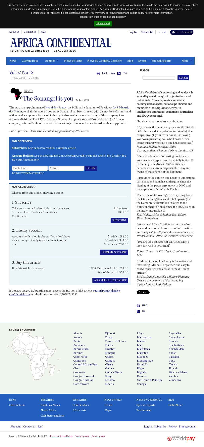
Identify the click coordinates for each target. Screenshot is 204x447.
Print (144, 305)
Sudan (172, 352)
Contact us (30, 31)
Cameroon (79, 360)
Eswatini (110, 348)
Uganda (173, 368)
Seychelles (175, 333)
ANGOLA (28, 91)
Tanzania (174, 356)
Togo (172, 360)
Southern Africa (50, 405)
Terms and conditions (61, 436)
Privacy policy (82, 436)
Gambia (110, 360)
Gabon (109, 356)
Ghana (109, 364)
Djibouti (110, 333)
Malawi (141, 341)
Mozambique (145, 360)
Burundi (78, 352)
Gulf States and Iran (52, 415)
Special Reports (161, 60)
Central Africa (81, 405)
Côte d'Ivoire (81, 384)
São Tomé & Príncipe (150, 380)
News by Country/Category (104, 60)
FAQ (43, 31)
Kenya (109, 376)
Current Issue (30, 60)
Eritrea (109, 345)
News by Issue (73, 60)
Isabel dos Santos (56, 107)
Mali (139, 345)
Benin (76, 341)
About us (14, 31)
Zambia (173, 376)
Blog (130, 60)
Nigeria (141, 372)
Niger (140, 368)
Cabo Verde (80, 356)
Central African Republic (87, 364)
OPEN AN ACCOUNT (114, 252)
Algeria (77, 333)
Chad (76, 368)
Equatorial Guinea (115, 341)
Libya (140, 333)
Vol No (21, 72)
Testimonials (144, 410)
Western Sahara (178, 372)
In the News (175, 405)
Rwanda (141, 376)
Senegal (141, 384)
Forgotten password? (28, 173)
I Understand (103, 23)
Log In (133, 32)
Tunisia (173, 364)
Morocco (142, 356)
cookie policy (137, 13)
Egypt (108, 337)
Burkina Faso (81, 348)
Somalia (173, 341)
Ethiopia (110, 352)
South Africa (176, 345)
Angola (77, 337)
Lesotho (110, 380)
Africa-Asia (79, 410)
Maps (108, 410)
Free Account (183, 32)
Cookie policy (98, 436)
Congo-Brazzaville (84, 376)
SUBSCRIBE (119, 220)
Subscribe (147, 32)
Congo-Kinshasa (83, 380)
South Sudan (176, 348)
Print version (108, 73)
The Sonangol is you (48, 98)
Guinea (109, 368)
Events (142, 60)
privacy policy (117, 13)
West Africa (79, 399)
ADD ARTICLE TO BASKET (110, 280)
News (13, 60)
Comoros (79, 372)
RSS (125, 73)
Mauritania (143, 348)
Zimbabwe (175, 380)
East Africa (47, 399)
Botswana (79, 345)
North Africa (48, 410)
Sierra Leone (176, 337)
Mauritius (142, 352)
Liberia (109, 384)
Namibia (142, 364)
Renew (162, 32)
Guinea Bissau (113, 372)
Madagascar (144, 337)
